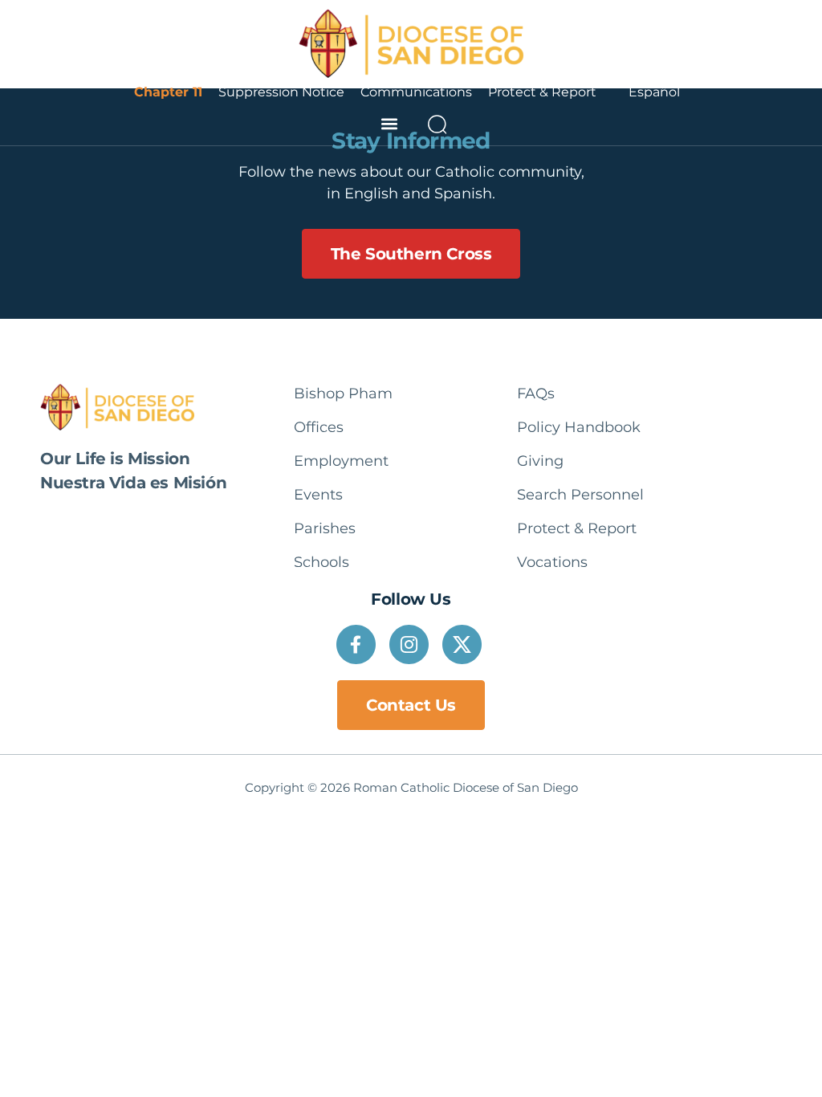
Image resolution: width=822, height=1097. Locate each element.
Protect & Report (542, 92)
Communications (416, 92)
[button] (389, 124)
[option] (654, 92)
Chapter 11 (168, 92)
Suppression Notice (281, 92)
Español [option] (654, 92)
